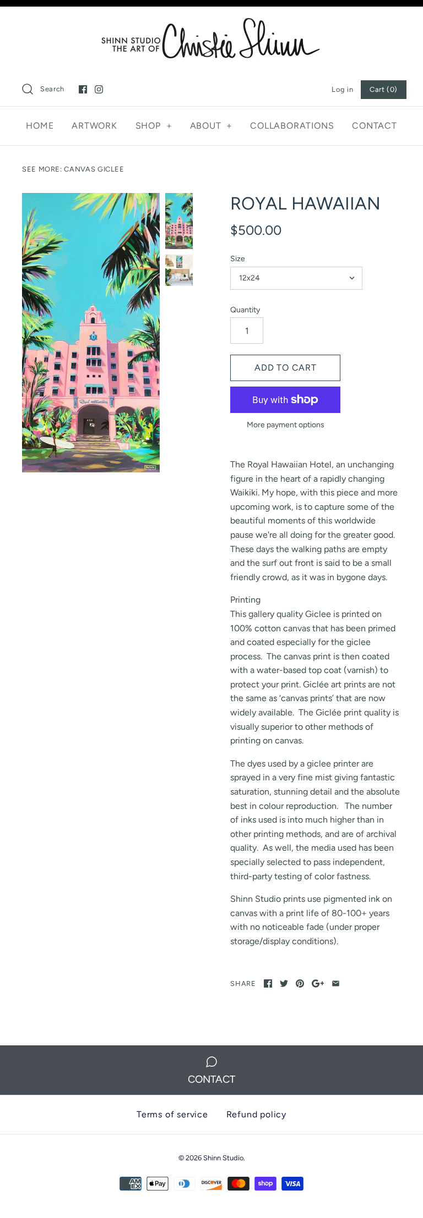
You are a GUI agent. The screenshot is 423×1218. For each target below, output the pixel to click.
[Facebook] (83, 89)
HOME (39, 125)
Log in (342, 89)
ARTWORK (94, 125)
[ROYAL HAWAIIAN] (91, 332)
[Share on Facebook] (268, 983)
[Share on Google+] (318, 983)
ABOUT (211, 125)
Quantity (245, 310)
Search (52, 89)
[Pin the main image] (300, 983)
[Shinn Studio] (211, 24)
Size (237, 258)
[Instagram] (99, 89)
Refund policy (256, 1114)
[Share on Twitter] (284, 983)
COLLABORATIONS (292, 125)
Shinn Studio (223, 1158)
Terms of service (172, 1114)
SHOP (153, 125)
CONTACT (374, 125)
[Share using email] (336, 983)
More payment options (285, 425)
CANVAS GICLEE (94, 169)
